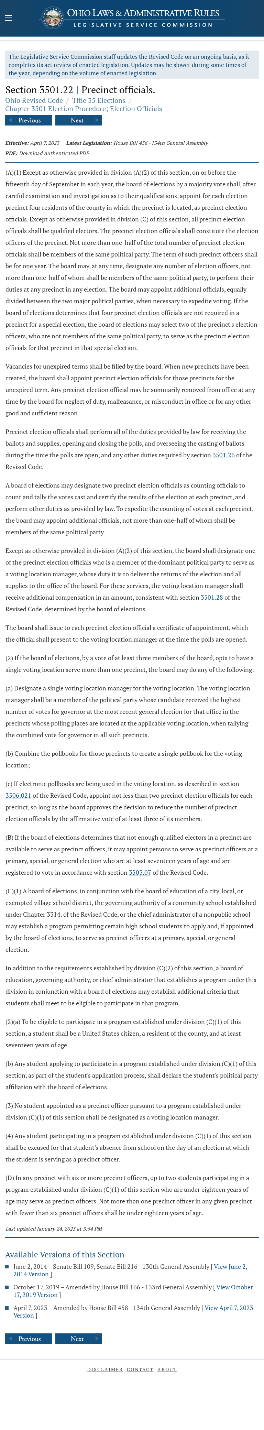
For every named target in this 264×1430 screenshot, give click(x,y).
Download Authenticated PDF (54, 153)
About (167, 1369)
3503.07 (140, 872)
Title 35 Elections (98, 100)
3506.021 (18, 795)
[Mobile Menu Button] (8, 18)
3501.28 (212, 597)
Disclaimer (105, 1369)
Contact (140, 1369)
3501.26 (223, 455)
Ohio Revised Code (34, 100)
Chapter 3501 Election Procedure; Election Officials (83, 108)
